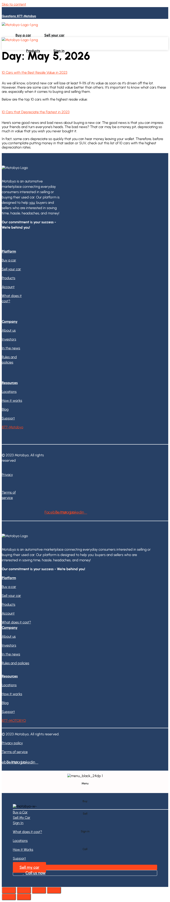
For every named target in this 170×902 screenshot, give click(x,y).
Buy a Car (20, 812)
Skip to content (14, 4)
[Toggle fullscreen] (39, 890)
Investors (9, 339)
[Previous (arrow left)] (9, 897)
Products (33, 51)
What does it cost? (85, 28)
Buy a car (23, 35)
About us (9, 330)
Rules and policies (15, 663)
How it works (133, 28)
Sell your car (54, 35)
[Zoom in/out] (54, 890)
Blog (5, 409)
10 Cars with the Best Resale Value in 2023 (34, 72)
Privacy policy (12, 743)
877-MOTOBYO (14, 720)
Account (8, 287)
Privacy (7, 475)
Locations (111, 28)
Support (154, 28)
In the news (11, 348)
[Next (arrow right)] (24, 897)
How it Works (23, 849)
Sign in (58, 51)
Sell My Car (21, 817)
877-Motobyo (12, 427)
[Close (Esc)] (9, 890)
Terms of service (15, 752)
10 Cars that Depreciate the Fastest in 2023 (36, 112)
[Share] (24, 890)
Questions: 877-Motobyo (19, 16)
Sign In (18, 823)
